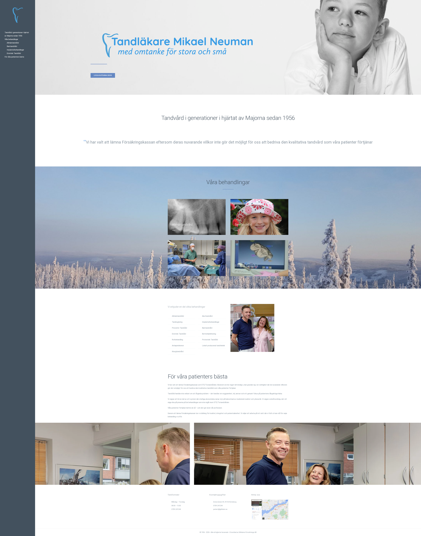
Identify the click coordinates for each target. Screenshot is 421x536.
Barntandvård (12, 46)
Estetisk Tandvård (14, 53)
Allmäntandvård (13, 43)
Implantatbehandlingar (15, 50)
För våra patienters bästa (14, 57)
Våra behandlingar (11, 39)
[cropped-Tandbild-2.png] (18, 8)
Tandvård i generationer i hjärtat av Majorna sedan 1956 (17, 34)
